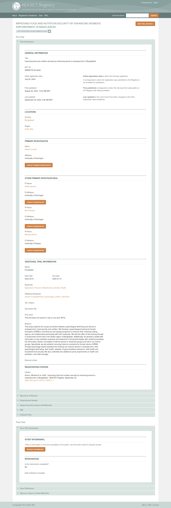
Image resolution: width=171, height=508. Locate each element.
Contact (156, 505)
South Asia (29, 129)
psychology (49, 296)
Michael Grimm (31, 234)
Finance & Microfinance (43, 287)
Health (63, 287)
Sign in (156, 2)
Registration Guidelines (28, 15)
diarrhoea (65, 296)
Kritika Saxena (30, 186)
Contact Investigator (35, 202)
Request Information (35, 449)
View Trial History (144, 24)
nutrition (57, 296)
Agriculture (29, 287)
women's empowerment (34, 296)
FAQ (46, 15)
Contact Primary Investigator (39, 165)
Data (41, 15)
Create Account (146, 2)
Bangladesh (29, 120)
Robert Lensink (31, 149)
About (14, 15)
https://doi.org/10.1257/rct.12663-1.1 (39, 380)
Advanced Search (118, 15)
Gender (57, 287)
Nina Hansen (30, 210)
